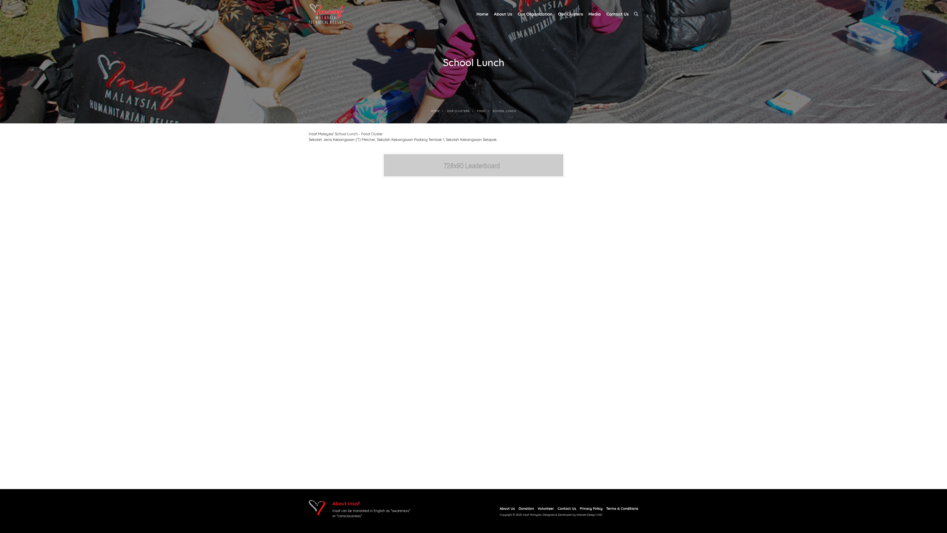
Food (481, 111)
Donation (526, 508)
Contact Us (567, 508)
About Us (503, 14)
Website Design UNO (589, 514)
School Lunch (504, 111)
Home (482, 14)
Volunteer (546, 508)
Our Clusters (570, 14)
